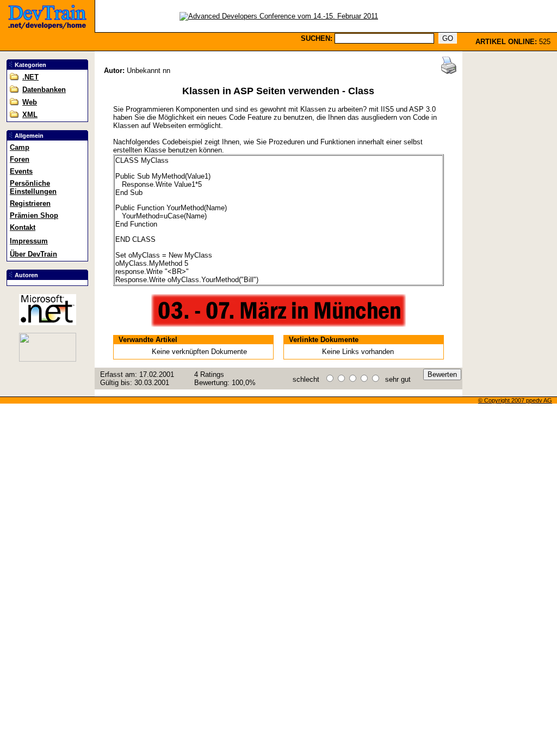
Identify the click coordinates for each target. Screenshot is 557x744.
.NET (30, 77)
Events (21, 171)
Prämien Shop (34, 215)
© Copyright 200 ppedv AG (515, 400)
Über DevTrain (33, 254)
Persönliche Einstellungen (33, 187)
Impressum (29, 241)
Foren (19, 159)
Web (29, 102)
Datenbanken (44, 90)
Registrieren (30, 203)
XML (30, 115)
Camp (19, 147)
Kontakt (22, 227)
